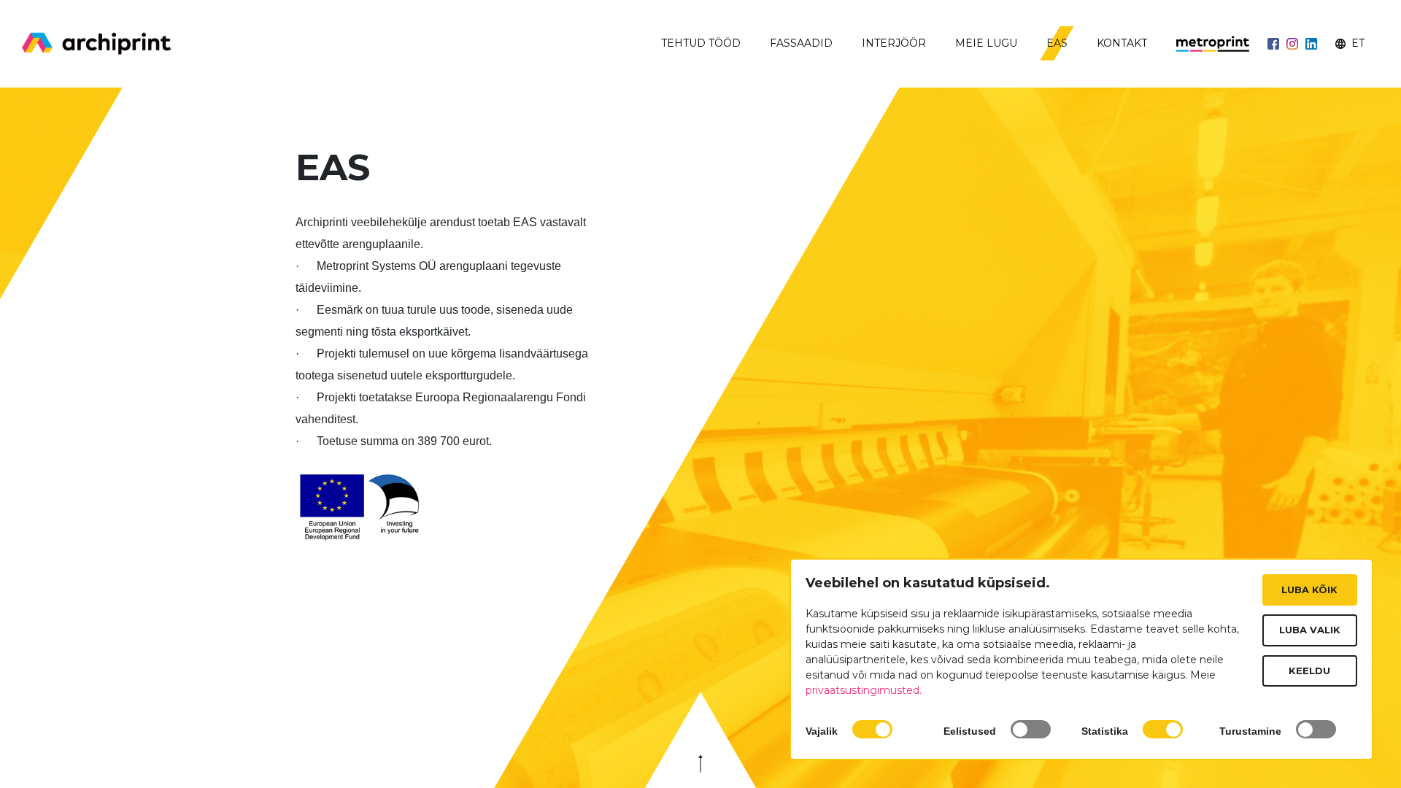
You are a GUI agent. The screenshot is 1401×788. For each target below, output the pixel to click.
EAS (1057, 43)
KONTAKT (1122, 43)
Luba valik (1309, 630)
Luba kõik (1309, 589)
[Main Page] (96, 44)
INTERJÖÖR (894, 43)
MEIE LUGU (986, 43)
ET (1356, 43)
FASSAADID (801, 43)
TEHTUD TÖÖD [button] (701, 43)
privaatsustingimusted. (864, 690)
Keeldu (1309, 670)
